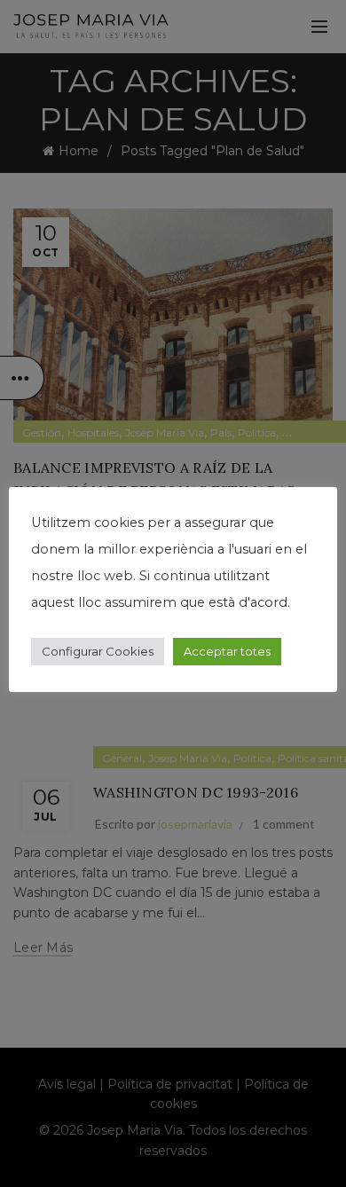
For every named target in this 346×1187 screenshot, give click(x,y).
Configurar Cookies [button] (97, 651)
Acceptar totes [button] (227, 651)
